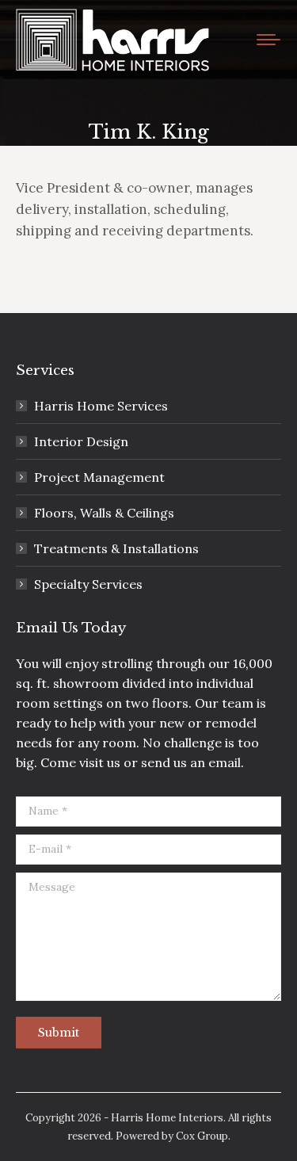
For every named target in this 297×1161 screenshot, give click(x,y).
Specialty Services (88, 584)
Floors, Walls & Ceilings (104, 513)
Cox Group (202, 1136)
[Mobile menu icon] (268, 39)
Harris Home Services (101, 406)
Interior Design (81, 441)
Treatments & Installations (116, 548)
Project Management (99, 477)
